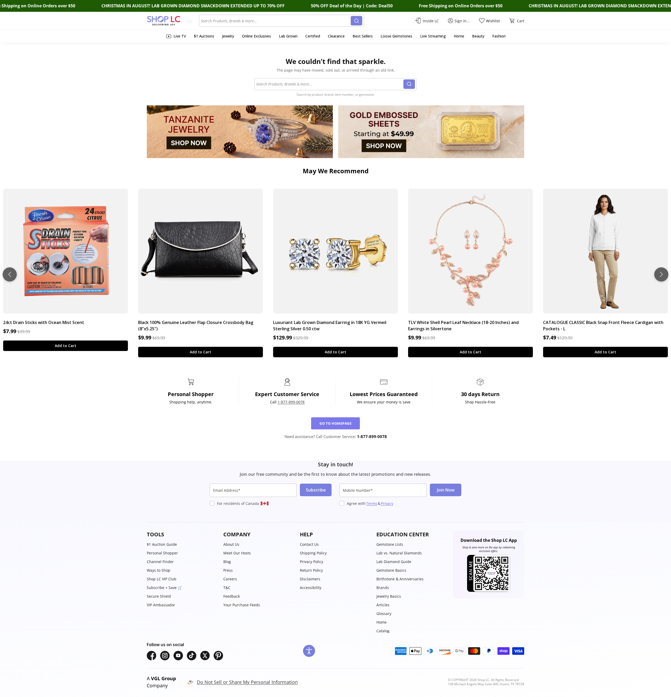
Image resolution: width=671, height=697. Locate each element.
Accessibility (310, 587)
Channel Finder (160, 561)
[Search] (356, 20)
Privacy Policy (311, 561)
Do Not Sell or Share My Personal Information (247, 682)
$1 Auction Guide (162, 544)
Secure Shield (159, 596)
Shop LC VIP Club (161, 578)
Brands (382, 587)
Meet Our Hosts (237, 552)
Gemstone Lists (389, 544)
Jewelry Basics (388, 596)
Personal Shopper (162, 552)
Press (228, 570)
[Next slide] (661, 274)
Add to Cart (65, 345)
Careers (230, 578)
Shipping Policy (313, 552)
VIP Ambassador (161, 604)
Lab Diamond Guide (393, 561)
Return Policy (311, 570)
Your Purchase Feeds (241, 604)
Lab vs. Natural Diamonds (399, 552)
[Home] (173, 21)
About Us (231, 544)
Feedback (231, 596)
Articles (382, 604)
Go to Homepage (335, 423)
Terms (371, 503)
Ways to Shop (158, 570)
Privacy (387, 503)
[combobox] (276, 20)
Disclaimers (310, 578)
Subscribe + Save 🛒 (164, 587)
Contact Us (309, 544)
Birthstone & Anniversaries (400, 578)
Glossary (383, 613)
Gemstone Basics (391, 570)
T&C (226, 587)
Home (381, 622)
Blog (227, 561)
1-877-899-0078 (291, 401)
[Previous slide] (10, 274)
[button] (182, 534)
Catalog (382, 630)
